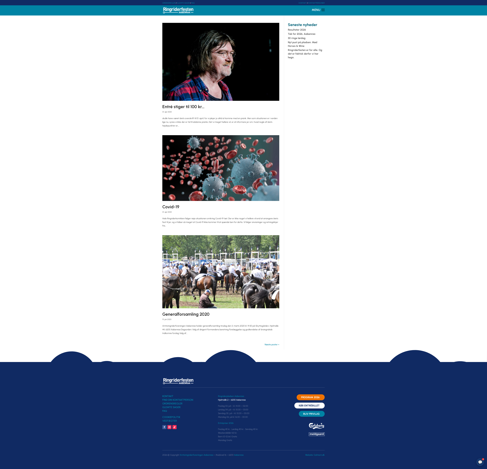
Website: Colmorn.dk (315, 455)
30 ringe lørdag (296, 38)
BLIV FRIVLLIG (311, 413)
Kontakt (167, 396)
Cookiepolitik (171, 417)
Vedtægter (169, 420)
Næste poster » (272, 344)
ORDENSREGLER (169, 3)
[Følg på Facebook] (164, 427)
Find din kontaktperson (177, 399)
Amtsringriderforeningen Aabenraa (196, 455)
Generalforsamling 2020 (186, 314)
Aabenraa (239, 455)
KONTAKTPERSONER (316, 3)
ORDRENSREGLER (172, 403)
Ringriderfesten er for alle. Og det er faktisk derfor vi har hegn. (305, 53)
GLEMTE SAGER (183, 3)
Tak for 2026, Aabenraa (301, 33)
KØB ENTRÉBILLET (309, 405)
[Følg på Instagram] (169, 427)
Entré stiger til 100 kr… (183, 106)
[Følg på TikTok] (174, 427)
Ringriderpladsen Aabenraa (231, 396)
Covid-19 (170, 206)
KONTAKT (303, 3)
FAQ (193, 3)
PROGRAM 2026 (310, 397)
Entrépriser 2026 (225, 423)
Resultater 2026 (297, 29)
